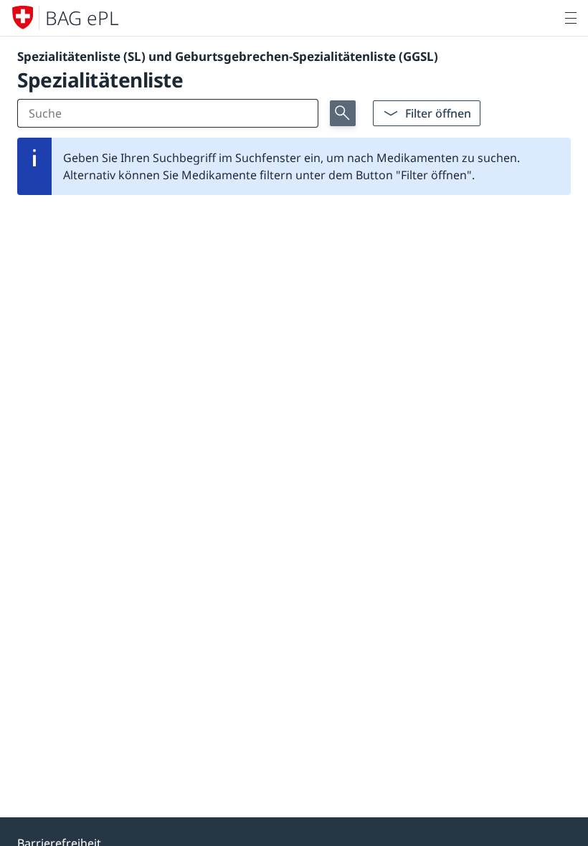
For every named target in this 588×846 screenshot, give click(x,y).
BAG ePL (82, 18)
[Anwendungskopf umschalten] (571, 18)
